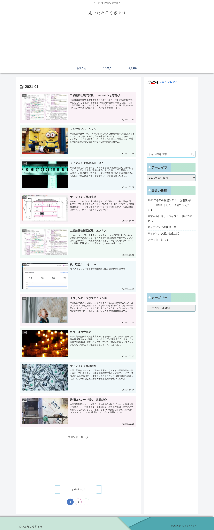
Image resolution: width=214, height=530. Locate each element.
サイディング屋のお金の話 (163, 233)
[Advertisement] (107, 42)
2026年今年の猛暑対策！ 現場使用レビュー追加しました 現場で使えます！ (170, 205)
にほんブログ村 (168, 81)
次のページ (78, 489)
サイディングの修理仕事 (162, 227)
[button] (192, 154)
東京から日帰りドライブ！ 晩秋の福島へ (170, 218)
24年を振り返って (158, 239)
